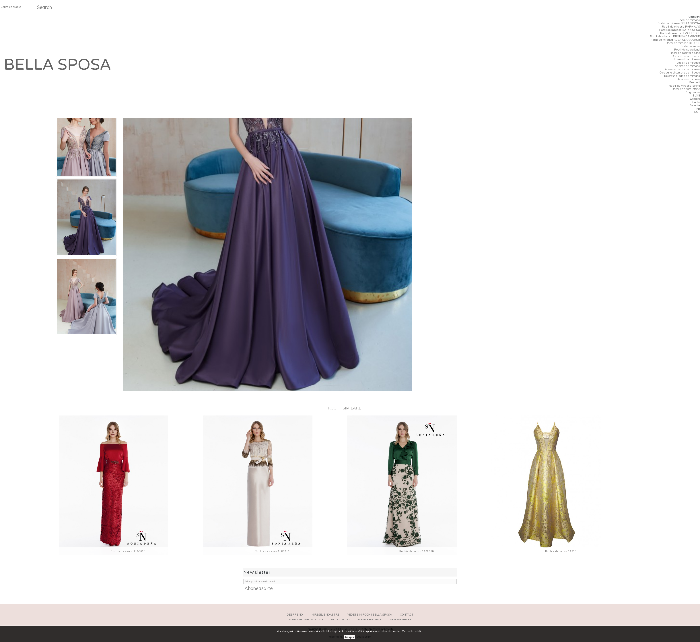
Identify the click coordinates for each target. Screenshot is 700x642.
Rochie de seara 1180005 (128, 551)
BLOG (696, 95)
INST (696, 112)
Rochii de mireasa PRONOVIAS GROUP (675, 36)
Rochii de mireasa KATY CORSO (679, 30)
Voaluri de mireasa (688, 62)
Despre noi (295, 614)
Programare (692, 92)
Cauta (696, 102)
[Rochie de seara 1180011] (272, 485)
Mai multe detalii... (412, 631)
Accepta (349, 637)
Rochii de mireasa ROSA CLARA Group (675, 39)
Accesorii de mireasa (687, 59)
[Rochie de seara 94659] (560, 485)
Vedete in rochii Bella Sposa (369, 614)
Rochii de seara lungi (687, 49)
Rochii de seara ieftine (686, 89)
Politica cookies (340, 619)
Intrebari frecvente (369, 619)
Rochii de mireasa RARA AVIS (681, 26)
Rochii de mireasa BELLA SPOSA (679, 23)
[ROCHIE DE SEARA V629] (86, 138)
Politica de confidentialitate (306, 619)
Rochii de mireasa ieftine (684, 85)
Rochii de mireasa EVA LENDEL (680, 33)
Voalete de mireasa (687, 66)
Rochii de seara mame (686, 56)
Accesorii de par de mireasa (682, 69)
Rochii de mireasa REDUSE (683, 43)
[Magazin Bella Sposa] (58, 64)
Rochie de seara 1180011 (272, 551)
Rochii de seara (690, 46)
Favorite (694, 105)
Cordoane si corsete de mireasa (680, 72)
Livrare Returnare (400, 619)
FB (698, 108)
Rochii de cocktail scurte (685, 53)
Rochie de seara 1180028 (416, 551)
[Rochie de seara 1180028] (416, 485)
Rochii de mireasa (689, 20)
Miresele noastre (325, 614)
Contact (695, 98)
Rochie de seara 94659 (560, 551)
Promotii (694, 82)
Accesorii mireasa (689, 79)
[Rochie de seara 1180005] (128, 485)
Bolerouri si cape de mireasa (682, 76)
